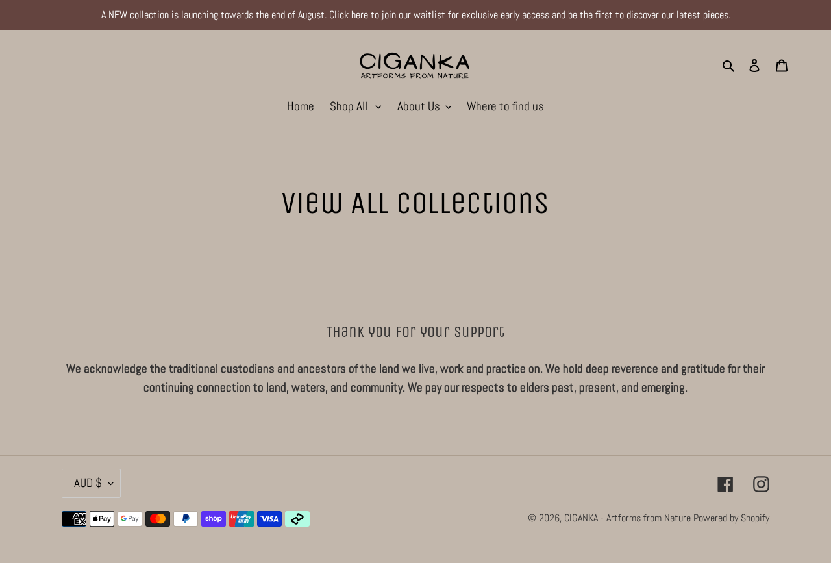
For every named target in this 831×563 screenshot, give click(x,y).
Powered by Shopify (731, 518)
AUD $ (88, 483)
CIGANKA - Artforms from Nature (628, 518)
